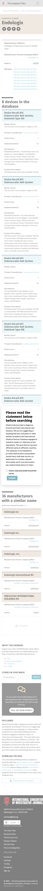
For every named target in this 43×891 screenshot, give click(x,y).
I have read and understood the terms (22, 472)
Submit (12, 478)
